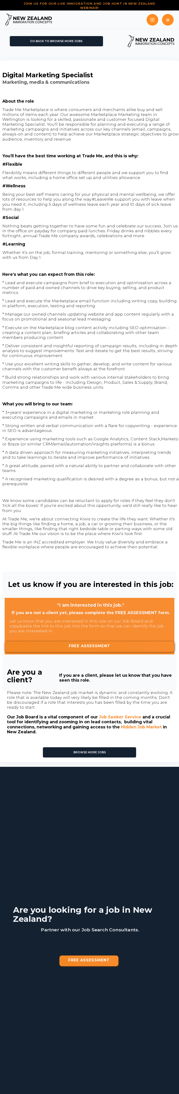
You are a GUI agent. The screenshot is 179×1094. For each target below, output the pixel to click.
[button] (168, 20)
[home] (28, 19)
